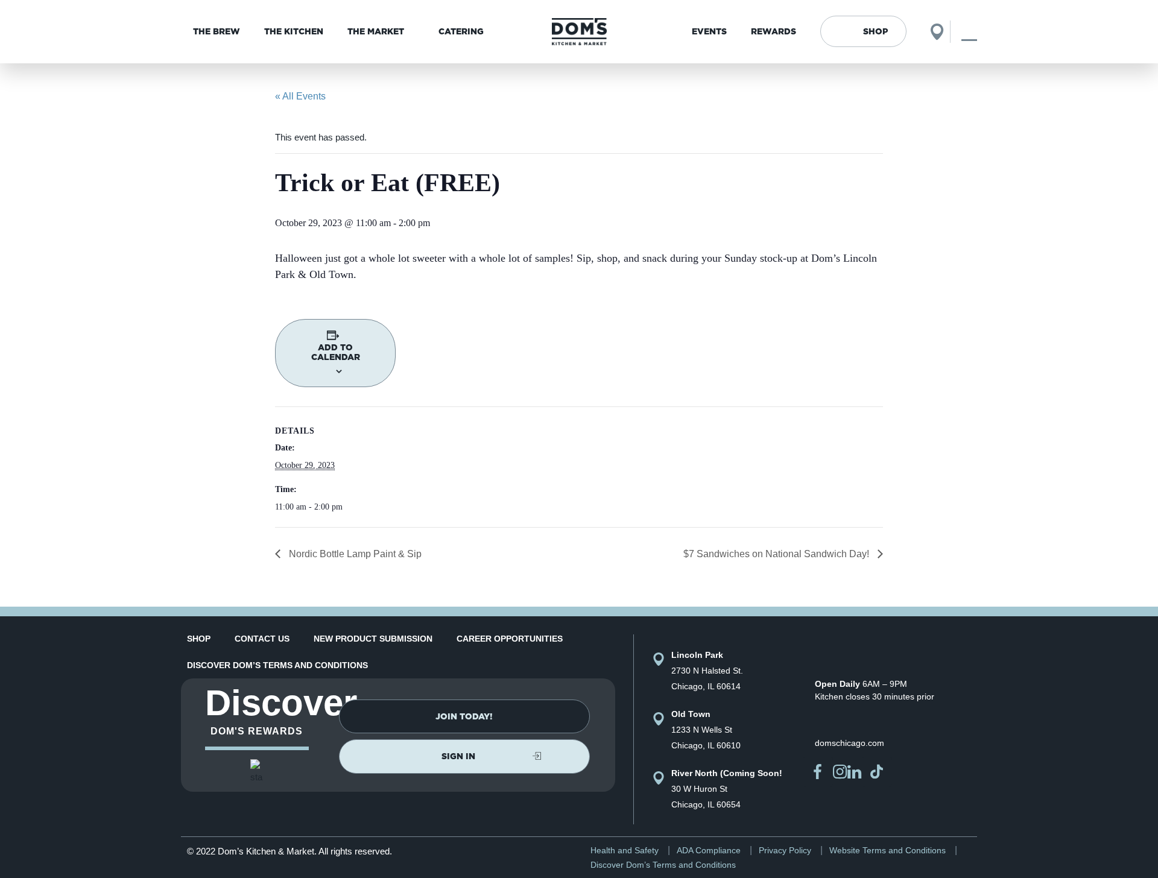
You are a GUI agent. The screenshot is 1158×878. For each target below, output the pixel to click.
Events (709, 31)
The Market (375, 31)
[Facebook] (818, 772)
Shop (875, 31)
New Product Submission (373, 638)
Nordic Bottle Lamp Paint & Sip (354, 554)
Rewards (773, 31)
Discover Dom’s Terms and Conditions (277, 665)
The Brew (216, 31)
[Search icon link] (969, 32)
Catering (461, 31)
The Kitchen (293, 31)
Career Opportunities (510, 638)
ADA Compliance (709, 850)
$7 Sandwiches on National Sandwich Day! (777, 554)
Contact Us (262, 638)
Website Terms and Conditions (887, 850)
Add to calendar (335, 352)
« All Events (300, 96)
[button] (464, 716)
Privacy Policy (785, 850)
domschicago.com (849, 743)
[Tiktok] (877, 772)
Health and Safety (624, 850)
